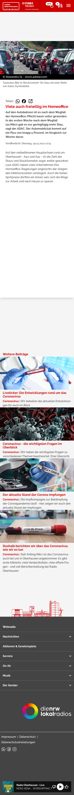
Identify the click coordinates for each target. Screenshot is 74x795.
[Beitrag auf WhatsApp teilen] (18, 101)
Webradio (9, 626)
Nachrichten (11, 636)
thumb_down (54, 787)
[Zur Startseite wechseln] (11, 6)
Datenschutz (27, 736)
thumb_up (66, 787)
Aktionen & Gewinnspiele (19, 646)
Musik (6, 675)
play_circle (60, 787)
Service (8, 656)
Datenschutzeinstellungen (18, 742)
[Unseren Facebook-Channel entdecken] (9, 749)
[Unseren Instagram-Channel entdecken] (14, 749)
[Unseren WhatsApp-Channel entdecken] (3, 749)
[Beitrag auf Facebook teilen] (24, 101)
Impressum (8, 736)
